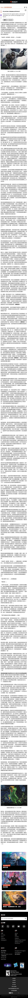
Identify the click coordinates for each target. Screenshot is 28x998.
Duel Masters (18, 952)
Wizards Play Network (20, 940)
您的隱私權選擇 (14, 990)
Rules (2, 936)
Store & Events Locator (6, 954)
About (16, 933)
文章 (2, 933)
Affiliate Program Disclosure (19, 942)
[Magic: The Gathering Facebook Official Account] (2, 926)
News (2, 7)
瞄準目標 (14, 868)
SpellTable (3, 959)
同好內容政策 (14, 986)
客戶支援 (14, 984)
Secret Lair (3, 957)
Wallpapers (4, 940)
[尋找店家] (25, 918)
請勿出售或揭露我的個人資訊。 (14, 988)
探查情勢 (14, 887)
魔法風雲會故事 (8, 7)
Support (17, 938)
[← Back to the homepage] (14, 1)
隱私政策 (14, 982)
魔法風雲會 (3, 950)
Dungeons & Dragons (20, 950)
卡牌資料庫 (3, 956)
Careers (17, 936)
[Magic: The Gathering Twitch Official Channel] (13, 926)
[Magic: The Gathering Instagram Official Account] (24, 926)
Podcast (3, 938)
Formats (3, 935)
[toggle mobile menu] (2, 2)
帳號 (16, 935)
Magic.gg (3, 952)
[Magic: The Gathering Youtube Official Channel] (18, 926)
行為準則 (14, 980)
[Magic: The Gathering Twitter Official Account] (8, 926)
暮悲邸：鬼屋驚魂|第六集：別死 (14, 907)
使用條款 (14, 978)
